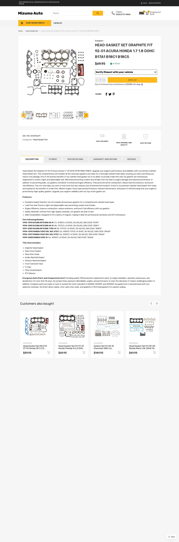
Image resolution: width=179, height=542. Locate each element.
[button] (141, 13)
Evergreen (99, 41)
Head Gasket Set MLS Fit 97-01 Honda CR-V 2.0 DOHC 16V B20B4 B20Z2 (35, 348)
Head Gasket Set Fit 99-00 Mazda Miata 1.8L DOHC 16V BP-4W (142, 348)
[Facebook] (106, 94)
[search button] (98, 13)
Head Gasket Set (40, 140)
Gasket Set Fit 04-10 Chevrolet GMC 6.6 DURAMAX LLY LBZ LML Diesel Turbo (105, 349)
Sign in (151, 3)
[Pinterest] (113, 94)
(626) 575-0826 (123, 14)
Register (157, 3)
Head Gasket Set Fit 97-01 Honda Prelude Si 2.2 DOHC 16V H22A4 (71, 348)
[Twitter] (109, 94)
